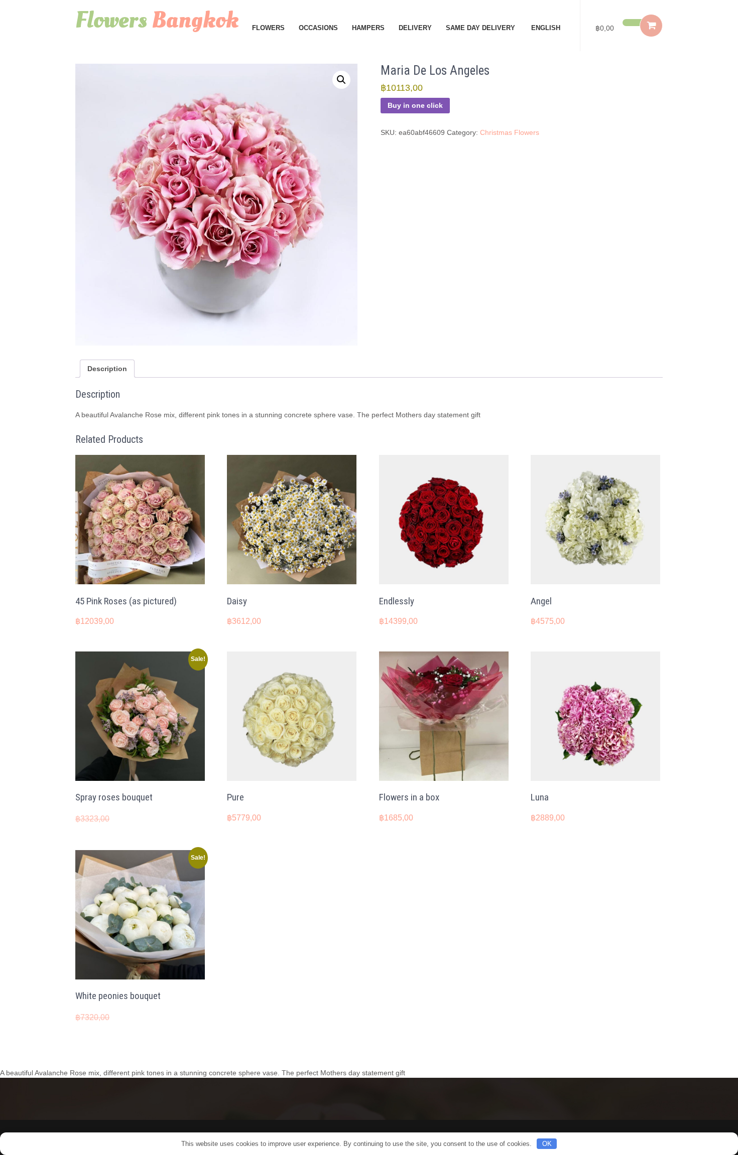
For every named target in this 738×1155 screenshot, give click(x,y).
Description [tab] (107, 369)
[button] (341, 80)
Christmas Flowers (509, 132)
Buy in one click (415, 105)
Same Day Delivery (480, 28)
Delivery (415, 28)
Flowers (268, 28)
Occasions (318, 28)
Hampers (368, 28)
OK (547, 1143)
